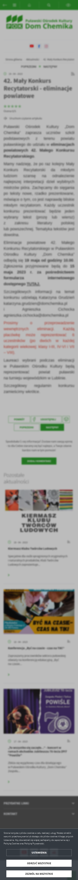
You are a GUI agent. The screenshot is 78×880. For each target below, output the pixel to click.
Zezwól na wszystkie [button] (39, 874)
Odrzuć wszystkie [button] (39, 863)
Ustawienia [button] (39, 852)
